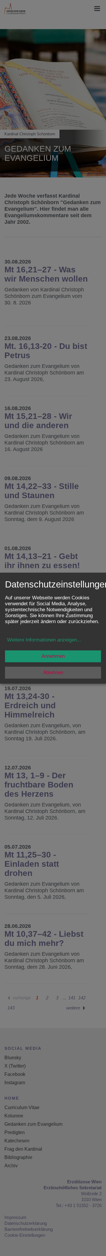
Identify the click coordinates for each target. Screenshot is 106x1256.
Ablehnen (53, 672)
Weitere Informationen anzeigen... (44, 640)
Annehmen (53, 656)
